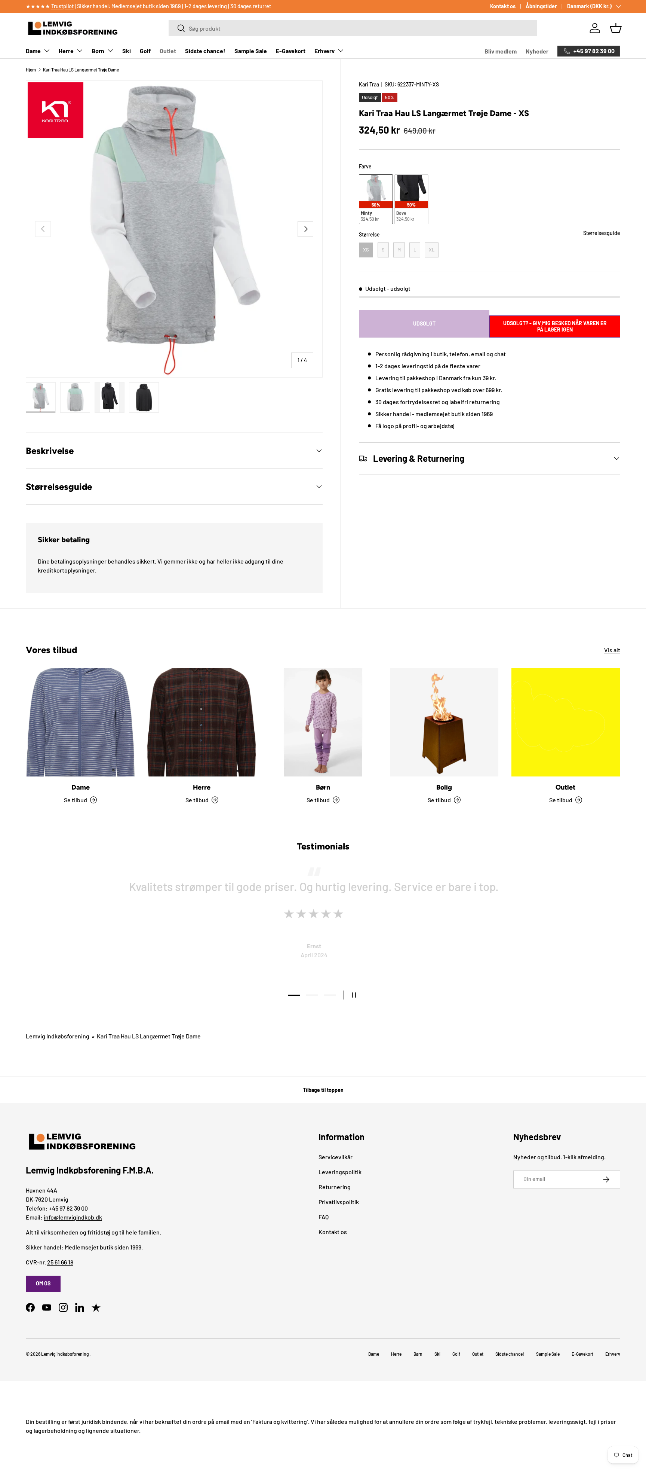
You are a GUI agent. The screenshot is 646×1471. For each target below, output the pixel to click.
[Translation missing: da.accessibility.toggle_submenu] (46, 50)
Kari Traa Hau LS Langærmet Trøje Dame (81, 69)
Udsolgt (424, 323)
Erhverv (324, 50)
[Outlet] (565, 722)
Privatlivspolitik (339, 1201)
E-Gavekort (290, 50)
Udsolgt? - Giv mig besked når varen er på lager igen (555, 326)
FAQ (324, 1216)
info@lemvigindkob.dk (73, 1217)
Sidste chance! (205, 50)
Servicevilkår (336, 1156)
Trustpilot (62, 6)
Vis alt (612, 649)
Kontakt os (503, 6)
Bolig (444, 787)
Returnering (335, 1186)
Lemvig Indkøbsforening (57, 1036)
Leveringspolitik (340, 1171)
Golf (145, 50)
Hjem (31, 69)
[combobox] (353, 28)
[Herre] (201, 722)
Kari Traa (369, 84)
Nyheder (537, 51)
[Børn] (323, 722)
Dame (33, 50)
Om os (43, 1283)
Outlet (168, 50)
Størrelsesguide (601, 233)
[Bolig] (444, 722)
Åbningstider (541, 6)
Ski (126, 50)
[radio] (376, 199)
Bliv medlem (501, 51)
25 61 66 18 (60, 1262)
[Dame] (80, 722)
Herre (66, 50)
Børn (98, 50)
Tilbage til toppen (323, 1090)
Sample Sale (250, 50)
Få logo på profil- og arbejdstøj (415, 425)
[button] (615, 28)
